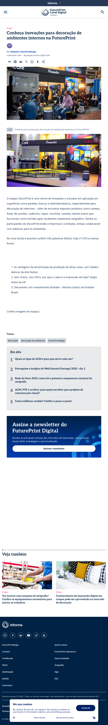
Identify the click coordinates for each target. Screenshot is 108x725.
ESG (56, 678)
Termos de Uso (9, 711)
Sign (57, 671)
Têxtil (4, 665)
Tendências (7, 658)
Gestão (5, 678)
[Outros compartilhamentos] (43, 62)
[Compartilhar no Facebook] (37, 62)
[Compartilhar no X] (26, 62)
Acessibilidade (9, 706)
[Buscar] (102, 12)
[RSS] (44, 635)
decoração (13, 340)
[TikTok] (36, 635)
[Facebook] (13, 635)
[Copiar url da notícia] (9, 62)
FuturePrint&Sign (56, 340)
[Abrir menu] (5, 12)
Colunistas (7, 685)
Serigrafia (59, 665)
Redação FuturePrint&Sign (23, 51)
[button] (96, 154)
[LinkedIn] (20, 635)
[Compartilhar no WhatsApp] (32, 62)
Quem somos (61, 644)
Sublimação (7, 671)
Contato (6, 651)
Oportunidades (62, 658)
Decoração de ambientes (33, 340)
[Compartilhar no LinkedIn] (21, 62)
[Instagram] (5, 635)
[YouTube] (28, 635)
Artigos (10, 28)
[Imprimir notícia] (15, 62)
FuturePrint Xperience (65, 651)
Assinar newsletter (54, 448)
